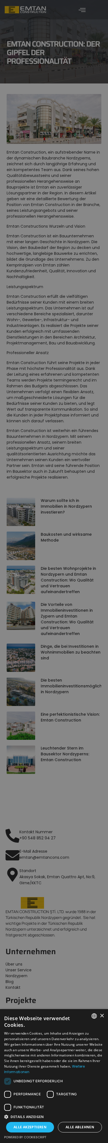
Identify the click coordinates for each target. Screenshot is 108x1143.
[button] (54, 1117)
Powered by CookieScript (25, 1137)
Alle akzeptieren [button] (30, 1127)
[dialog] (54, 571)
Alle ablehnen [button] (80, 1127)
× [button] (102, 1016)
